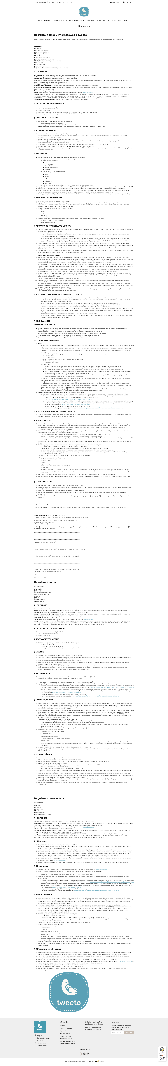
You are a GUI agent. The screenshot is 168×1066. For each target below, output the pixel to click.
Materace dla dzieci (76, 20)
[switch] (162, 1059)
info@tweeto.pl (42, 1043)
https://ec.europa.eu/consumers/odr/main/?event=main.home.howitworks (100, 408)
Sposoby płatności (65, 1036)
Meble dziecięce (60, 20)
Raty (119, 20)
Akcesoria (100, 20)
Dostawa (62, 1025)
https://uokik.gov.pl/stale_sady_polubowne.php (76, 404)
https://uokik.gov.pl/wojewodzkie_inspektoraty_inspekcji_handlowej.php (70, 399)
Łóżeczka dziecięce (44, 20)
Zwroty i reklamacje (66, 1028)
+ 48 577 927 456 (42, 1046)
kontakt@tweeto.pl (60, 860)
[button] (128, 2)
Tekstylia (90, 20)
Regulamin (63, 1031)
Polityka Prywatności (66, 1039)
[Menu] (165, 1047)
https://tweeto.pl (88, 92)
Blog (125, 20)
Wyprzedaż (112, 20)
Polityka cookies (65, 1033)
